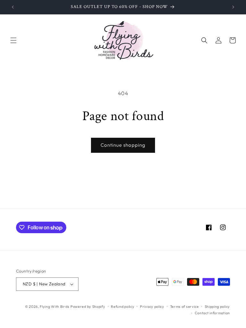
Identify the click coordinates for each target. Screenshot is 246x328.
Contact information (212, 313)
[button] (13, 40)
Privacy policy (152, 306)
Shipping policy (217, 306)
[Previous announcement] (13, 7)
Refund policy (122, 306)
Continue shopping (123, 145)
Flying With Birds (54, 306)
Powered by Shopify (87, 306)
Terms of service (184, 306)
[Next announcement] (233, 7)
